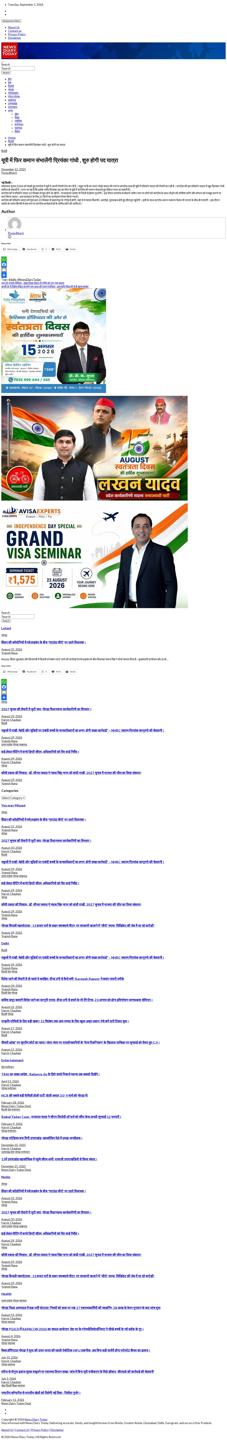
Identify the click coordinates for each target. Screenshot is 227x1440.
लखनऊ (12, 100)
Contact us (15, 31)
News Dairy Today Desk (16, 1106)
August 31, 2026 (11, 649)
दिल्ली (11, 86)
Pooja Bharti (9, 173)
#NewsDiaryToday (29, 279)
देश (9, 82)
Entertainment (12, 1060)
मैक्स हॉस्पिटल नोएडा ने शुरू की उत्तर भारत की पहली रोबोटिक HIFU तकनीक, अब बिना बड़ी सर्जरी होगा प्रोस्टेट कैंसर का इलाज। (75, 1350)
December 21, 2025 (13, 1166)
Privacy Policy (17, 34)
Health (6, 1294)
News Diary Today (36, 1419)
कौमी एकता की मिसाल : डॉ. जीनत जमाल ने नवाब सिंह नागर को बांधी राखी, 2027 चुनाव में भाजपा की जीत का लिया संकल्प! (71, 773)
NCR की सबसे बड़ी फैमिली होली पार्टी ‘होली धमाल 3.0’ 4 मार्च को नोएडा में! (44, 1095)
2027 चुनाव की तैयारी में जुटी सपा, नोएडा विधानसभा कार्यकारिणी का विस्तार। (46, 709)
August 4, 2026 (10, 1336)
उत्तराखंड (12, 103)
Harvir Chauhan (11, 719)
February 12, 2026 (12, 1400)
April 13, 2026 (10, 1081)
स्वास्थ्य (18, 128)
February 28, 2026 (12, 1102)
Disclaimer (14, 38)
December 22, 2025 (13, 1145)
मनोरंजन (19, 124)
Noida (5, 1177)
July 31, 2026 (9, 1357)
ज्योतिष (18, 121)
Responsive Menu (11, 21)
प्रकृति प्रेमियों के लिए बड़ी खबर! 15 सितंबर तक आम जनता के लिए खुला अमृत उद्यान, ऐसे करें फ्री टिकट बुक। (65, 1021)
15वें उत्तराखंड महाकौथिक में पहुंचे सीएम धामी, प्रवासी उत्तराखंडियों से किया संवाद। (49, 1159)
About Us (14, 27)
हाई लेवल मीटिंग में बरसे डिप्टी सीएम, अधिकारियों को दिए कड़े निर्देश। (40, 752)
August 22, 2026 (11, 1007)
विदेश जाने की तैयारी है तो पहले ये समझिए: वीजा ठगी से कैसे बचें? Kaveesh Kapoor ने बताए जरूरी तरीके (62, 979)
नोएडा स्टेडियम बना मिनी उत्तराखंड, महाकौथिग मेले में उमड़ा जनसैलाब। (42, 1138)
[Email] (9, 236)
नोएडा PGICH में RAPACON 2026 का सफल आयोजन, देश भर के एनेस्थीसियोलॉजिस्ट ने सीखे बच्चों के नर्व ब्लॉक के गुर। (72, 1329)
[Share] (113, 275)
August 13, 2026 (11, 1049)
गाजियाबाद (13, 93)
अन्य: (10, 110)
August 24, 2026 (11, 985)
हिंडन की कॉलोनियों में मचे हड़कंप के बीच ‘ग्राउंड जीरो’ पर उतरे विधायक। (43, 642)
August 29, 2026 (11, 737)
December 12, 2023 (13, 169)
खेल (17, 114)
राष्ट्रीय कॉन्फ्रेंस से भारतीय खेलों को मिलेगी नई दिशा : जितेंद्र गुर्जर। (41, 1393)
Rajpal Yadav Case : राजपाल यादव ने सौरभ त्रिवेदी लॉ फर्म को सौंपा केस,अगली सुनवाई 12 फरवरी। (61, 1117)
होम (9, 79)
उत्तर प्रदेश (6, 744)
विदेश (17, 131)
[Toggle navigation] (2, 62)
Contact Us (22, 1430)
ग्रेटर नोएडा (14, 96)
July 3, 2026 (8, 1378)
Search (5, 64)
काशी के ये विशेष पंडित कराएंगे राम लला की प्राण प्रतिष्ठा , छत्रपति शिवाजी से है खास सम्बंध (44, 286)
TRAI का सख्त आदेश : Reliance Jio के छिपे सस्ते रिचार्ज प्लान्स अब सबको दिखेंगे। (50, 1074)
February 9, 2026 (11, 1124)
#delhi (12, 279)
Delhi (5, 943)
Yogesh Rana (9, 653)
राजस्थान (12, 107)
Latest (6, 628)
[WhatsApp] (113, 259)
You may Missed (13, 805)
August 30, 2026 (11, 716)
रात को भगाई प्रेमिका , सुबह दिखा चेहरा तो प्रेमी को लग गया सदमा (32, 283)
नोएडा (11, 89)
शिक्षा (17, 117)
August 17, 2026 (11, 1028)
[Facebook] (113, 264)
